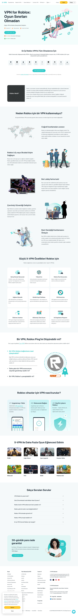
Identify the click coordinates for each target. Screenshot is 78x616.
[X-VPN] (4, 2)
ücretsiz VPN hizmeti (25, 74)
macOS (22, 578)
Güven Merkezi (27, 2)
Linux (22, 584)
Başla (64, 2)
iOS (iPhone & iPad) (24, 582)
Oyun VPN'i (22, 343)
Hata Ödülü (34, 610)
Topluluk (38, 576)
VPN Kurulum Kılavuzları (41, 580)
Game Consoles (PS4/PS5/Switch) (27, 592)
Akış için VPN (9, 584)
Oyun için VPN (9, 586)
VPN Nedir (9, 574)
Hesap (57, 2)
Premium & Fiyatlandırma (11, 582)
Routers (22, 590)
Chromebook (23, 586)
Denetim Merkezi (40, 594)
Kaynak (38, 584)
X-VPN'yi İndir (23, 574)
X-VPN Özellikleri (10, 576)
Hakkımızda (39, 574)
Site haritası (40, 610)
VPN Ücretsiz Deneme (11, 580)
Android (22, 580)
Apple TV (22, 596)
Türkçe (71, 2)
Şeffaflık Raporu (40, 590)
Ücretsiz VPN (35, 2)
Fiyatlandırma (11, 2)
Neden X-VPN (18, 2)
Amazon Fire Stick (24, 594)
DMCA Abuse (28, 610)
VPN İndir (42, 2)
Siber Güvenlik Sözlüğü (41, 582)
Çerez (23, 610)
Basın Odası (39, 596)
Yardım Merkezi (40, 578)
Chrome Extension (24, 588)
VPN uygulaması (19, 405)
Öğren (48, 2)
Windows (22, 576)
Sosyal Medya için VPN (11, 588)
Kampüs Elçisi (39, 603)
